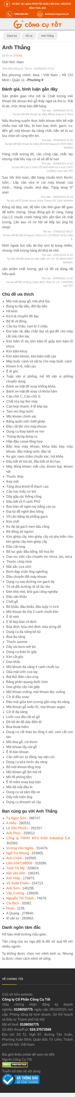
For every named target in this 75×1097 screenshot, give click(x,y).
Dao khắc (13, 662)
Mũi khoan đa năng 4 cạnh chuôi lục (33, 667)
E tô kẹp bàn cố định (21, 622)
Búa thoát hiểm (17, 727)
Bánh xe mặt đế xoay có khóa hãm (31, 391)
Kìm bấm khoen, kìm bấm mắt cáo (31, 356)
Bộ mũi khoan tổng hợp (23, 767)
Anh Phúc (13, 833)
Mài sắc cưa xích (18, 566)
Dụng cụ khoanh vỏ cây (23, 802)
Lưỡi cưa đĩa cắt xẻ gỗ (23, 717)
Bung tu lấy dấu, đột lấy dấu (26, 306)
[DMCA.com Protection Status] (15, 1066)
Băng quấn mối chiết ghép (25, 421)
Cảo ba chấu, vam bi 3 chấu (27, 326)
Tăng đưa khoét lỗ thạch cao (27, 486)
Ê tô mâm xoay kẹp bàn (23, 782)
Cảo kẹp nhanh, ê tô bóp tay (27, 406)
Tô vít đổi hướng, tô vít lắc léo (28, 586)
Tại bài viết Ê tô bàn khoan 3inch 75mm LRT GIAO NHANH (39, 200)
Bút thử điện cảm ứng (22, 677)
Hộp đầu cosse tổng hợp (24, 441)
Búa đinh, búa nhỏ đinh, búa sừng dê (33, 627)
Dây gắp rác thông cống (23, 496)
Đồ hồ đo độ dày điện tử (24, 722)
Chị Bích (12, 903)
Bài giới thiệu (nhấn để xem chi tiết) (28, 1054)
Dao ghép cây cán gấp (23, 687)
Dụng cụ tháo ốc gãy (21, 652)
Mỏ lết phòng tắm (19, 777)
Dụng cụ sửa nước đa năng (26, 762)
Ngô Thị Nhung (17, 853)
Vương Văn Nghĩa (20, 848)
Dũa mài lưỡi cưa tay (22, 672)
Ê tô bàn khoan (17, 752)
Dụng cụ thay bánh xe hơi (25, 431)
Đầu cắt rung (15, 546)
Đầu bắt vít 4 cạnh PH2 (23, 501)
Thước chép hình (19, 561)
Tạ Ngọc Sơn (16, 818)
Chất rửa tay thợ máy (22, 401)
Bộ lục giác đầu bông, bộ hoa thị (30, 551)
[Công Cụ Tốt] (37, 27)
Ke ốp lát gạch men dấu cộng (27, 526)
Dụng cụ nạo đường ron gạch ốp (30, 581)
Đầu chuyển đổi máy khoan (26, 576)
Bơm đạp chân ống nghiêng (27, 571)
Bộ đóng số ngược (20, 531)
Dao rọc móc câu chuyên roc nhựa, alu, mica (39, 556)
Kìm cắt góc (15, 657)
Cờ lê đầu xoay (17, 697)
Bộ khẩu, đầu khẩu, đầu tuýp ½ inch (32, 606)
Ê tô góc (12, 371)
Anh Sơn (13, 888)
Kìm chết (12, 521)
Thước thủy (15, 476)
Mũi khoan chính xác (21, 416)
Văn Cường (15, 893)
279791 (18, 55)
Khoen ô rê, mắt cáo (21, 366)
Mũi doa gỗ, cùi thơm (21, 742)
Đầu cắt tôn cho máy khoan (26, 426)
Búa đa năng (15, 637)
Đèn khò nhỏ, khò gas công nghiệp (32, 591)
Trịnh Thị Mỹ (15, 868)
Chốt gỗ (12, 601)
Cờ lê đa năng (17, 712)
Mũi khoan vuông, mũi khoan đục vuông (35, 692)
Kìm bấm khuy (16, 351)
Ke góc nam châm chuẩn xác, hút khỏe (34, 456)
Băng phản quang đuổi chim (27, 682)
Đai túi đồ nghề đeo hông (25, 511)
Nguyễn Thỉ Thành (20, 898)
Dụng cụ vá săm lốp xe (23, 792)
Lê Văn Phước (17, 828)
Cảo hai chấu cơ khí (21, 491)
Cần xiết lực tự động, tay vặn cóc (30, 757)
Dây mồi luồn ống (19, 797)
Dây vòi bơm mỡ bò (21, 647)
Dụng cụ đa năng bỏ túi (23, 632)
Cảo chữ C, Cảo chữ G (23, 396)
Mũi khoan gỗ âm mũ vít (23, 772)
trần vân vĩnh (15, 873)
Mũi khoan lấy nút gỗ (21, 747)
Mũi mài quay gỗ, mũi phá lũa (28, 301)
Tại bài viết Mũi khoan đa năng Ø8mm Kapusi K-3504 (42, 114)
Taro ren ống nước (20, 411)
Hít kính (12, 311)
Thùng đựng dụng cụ (21, 436)
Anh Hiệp (13, 878)
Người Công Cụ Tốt (17, 1059)
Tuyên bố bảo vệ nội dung (21, 1071)
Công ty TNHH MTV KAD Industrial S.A (38, 838)
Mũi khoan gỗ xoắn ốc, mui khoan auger (35, 707)
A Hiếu (11, 823)
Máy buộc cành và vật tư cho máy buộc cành (39, 361)
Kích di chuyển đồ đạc (22, 316)
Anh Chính (14, 858)
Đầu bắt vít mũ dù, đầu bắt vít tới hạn (33, 461)
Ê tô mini (12, 617)
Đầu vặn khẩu (16, 596)
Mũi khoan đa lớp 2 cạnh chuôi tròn (32, 612)
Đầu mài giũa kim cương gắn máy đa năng (37, 702)
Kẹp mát (12, 481)
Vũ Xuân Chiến (17, 883)
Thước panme (17, 642)
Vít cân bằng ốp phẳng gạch (27, 516)
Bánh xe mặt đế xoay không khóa (30, 386)
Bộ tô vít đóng (16, 321)
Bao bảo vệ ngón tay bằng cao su (31, 506)
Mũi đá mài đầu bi (19, 787)
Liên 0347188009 (19, 863)
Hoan (10, 908)
